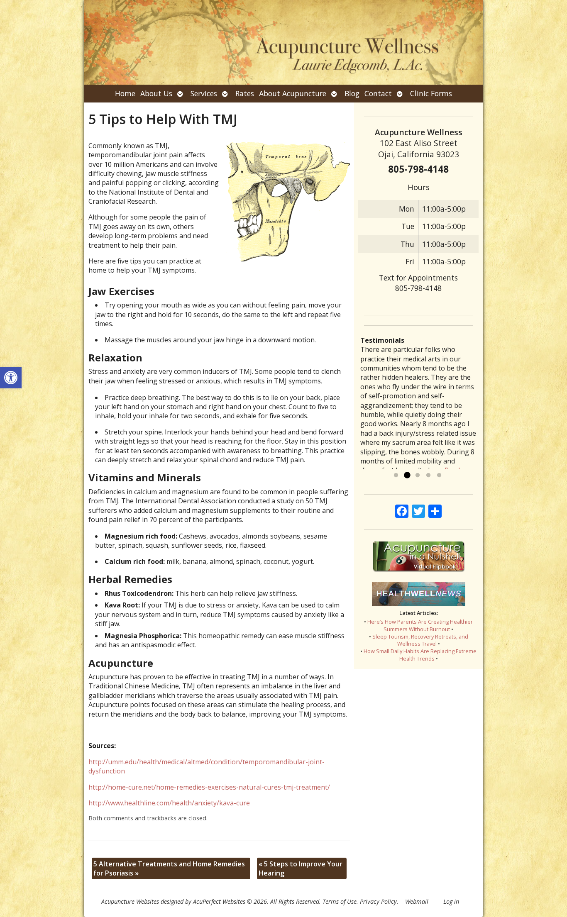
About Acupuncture (292, 93)
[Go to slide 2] (407, 475)
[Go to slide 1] (396, 475)
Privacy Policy (378, 901)
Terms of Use (340, 901)
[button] (11, 377)
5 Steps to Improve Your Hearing (300, 868)
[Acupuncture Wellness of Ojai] (283, 42)
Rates (244, 93)
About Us (156, 93)
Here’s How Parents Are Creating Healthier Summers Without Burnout (420, 625)
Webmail (416, 901)
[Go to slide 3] (417, 475)
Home (125, 93)
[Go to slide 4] (428, 475)
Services (204, 93)
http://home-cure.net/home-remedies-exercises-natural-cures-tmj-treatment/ (209, 787)
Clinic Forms (431, 93)
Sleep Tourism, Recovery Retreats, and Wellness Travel (420, 640)
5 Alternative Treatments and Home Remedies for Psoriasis (169, 868)
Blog (352, 93)
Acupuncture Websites (130, 901)
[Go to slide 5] (439, 475)
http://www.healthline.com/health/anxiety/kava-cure (169, 802)
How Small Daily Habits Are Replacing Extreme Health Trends (420, 654)
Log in (451, 901)
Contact (378, 93)
